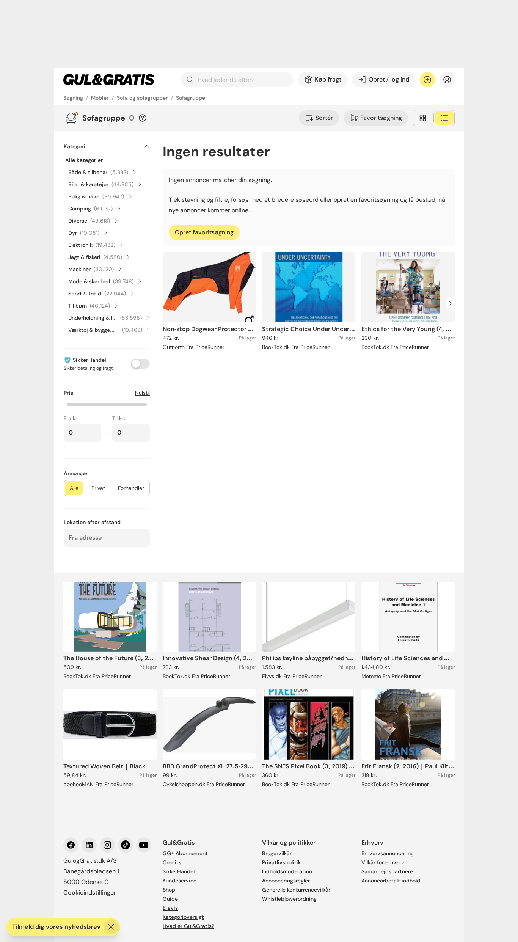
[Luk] (111, 926)
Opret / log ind (389, 79)
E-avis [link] (170, 907)
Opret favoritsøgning (204, 232)
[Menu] (447, 79)
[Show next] (452, 303)
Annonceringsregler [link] (286, 880)
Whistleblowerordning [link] (289, 898)
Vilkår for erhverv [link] (382, 862)
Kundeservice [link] (179, 880)
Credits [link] (172, 862)
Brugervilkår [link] (277, 853)
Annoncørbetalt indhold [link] (390, 880)
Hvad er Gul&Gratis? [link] (188, 926)
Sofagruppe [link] (190, 97)
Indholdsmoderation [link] (287, 871)
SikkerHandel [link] (179, 871)
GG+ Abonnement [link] (185, 853)
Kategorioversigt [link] (183, 917)
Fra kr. (71, 418)
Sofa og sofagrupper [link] (142, 97)
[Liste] (444, 118)
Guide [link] (170, 898)
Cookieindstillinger (89, 892)
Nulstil (142, 392)
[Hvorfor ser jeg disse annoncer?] (142, 117)
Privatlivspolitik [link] (281, 862)
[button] (107, 403)
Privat (98, 488)
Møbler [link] (100, 97)
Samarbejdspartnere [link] (387, 871)
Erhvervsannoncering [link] (387, 853)
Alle (74, 488)
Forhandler (131, 488)
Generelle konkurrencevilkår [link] (296, 889)
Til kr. (118, 418)
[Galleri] (423, 118)
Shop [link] (169, 889)
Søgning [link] (73, 97)
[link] (108, 79)
